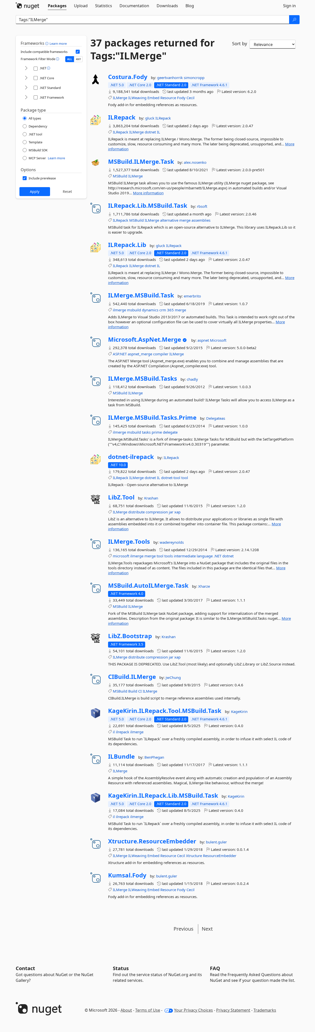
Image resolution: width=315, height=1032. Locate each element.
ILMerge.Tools (129, 541)
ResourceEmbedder (219, 855)
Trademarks (264, 1010)
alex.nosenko (195, 162)
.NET (217, 555)
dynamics (150, 309)
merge (184, 220)
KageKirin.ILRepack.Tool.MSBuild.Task (164, 710)
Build (132, 691)
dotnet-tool (170, 477)
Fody (181, 97)
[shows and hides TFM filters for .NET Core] (26, 78)
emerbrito (192, 295)
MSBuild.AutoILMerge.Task (148, 585)
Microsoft (218, 340)
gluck (150, 118)
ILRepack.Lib (127, 245)
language (205, 555)
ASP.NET (120, 353)
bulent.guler (216, 841)
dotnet (150, 131)
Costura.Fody (127, 77)
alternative (169, 220)
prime (157, 432)
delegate (170, 432)
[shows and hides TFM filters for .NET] (26, 68)
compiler (160, 353)
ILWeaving (137, 97)
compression (157, 511)
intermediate (185, 555)
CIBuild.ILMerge (132, 676)
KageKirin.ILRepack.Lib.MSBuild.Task (163, 795)
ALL (69, 59)
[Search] (294, 19)
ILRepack (121, 117)
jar (171, 511)
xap (177, 511)
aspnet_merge (140, 353)
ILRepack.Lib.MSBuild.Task (147, 205)
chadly (192, 379)
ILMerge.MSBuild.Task (141, 295)
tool (184, 477)
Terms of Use (147, 1010)
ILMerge (120, 97)
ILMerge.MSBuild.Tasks (142, 378)
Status (121, 968)
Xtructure (194, 855)
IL (158, 131)
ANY (78, 59)
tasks (146, 432)
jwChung (173, 677)
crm (162, 309)
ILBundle (121, 756)
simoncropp (194, 77)
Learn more (58, 43)
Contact (25, 968)
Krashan (151, 497)
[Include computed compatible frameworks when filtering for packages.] (78, 52)
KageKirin (239, 711)
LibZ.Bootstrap (130, 636)
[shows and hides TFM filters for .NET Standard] (26, 88)
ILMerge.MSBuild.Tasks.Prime (152, 417)
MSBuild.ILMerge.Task (141, 161)
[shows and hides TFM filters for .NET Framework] (26, 97)
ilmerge (119, 309)
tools (168, 555)
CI (140, 691)
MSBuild (120, 175)
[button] (47, 43)
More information (148, 192)
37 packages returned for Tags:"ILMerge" (152, 49)
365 (170, 309)
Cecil (190, 97)
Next (207, 928)
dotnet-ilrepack (131, 456)
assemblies (200, 220)
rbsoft (202, 206)
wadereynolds (172, 542)
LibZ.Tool (121, 497)
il (114, 731)
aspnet (203, 340)
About (126, 1010)
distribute (136, 511)
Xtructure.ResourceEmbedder (152, 841)
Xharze (204, 586)
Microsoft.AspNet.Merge (144, 339)
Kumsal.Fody (127, 875)
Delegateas (215, 418)
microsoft (121, 555)
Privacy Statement (233, 1010)
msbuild (134, 309)
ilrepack (122, 731)
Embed (153, 97)
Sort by (239, 43)
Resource (168, 97)
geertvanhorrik (170, 77)
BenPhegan (154, 757)
